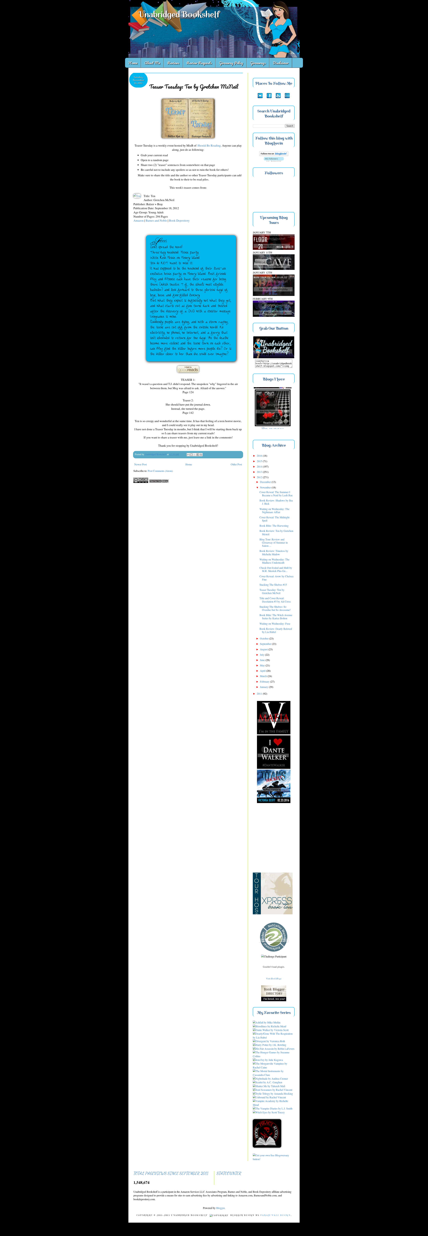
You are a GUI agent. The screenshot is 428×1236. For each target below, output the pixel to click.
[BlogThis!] (191, 454)
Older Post (236, 464)
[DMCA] (159, 482)
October (264, 638)
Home (132, 63)
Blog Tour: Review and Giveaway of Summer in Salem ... (273, 542)
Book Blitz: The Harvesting (274, 525)
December (266, 482)
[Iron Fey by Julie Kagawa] (268, 1060)
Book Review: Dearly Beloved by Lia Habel (275, 630)
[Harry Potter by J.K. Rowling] (269, 1045)
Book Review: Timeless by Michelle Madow (273, 552)
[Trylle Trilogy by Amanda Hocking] (273, 1093)
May (262, 665)
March (264, 676)
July (262, 654)
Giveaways (258, 63)
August (264, 649)
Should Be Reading (209, 145)
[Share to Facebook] (197, 454)
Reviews (173, 63)
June (262, 660)
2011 (260, 693)
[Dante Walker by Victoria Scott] (271, 1030)
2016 (260, 455)
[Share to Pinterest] (201, 454)
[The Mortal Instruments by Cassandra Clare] (274, 1075)
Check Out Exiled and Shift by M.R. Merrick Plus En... (275, 569)
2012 (260, 477)
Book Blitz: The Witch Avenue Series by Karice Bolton (275, 616)
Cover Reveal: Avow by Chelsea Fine (276, 577)
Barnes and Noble (156, 220)
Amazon (138, 220)
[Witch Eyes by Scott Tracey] (269, 1112)
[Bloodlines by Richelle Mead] (269, 1026)
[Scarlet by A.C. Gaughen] (267, 1082)
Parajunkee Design (275, 1215)
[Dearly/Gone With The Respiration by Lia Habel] (274, 1037)
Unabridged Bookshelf (179, 14)
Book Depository (179, 220)
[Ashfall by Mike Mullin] (266, 1022)
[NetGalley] (274, 952)
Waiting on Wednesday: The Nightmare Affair (274, 510)
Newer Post (140, 464)
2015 (260, 461)
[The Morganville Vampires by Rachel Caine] (274, 1067)
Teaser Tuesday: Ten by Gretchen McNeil (271, 591)
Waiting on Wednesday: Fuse (274, 623)
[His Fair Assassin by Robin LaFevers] (273, 1048)
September (266, 643)
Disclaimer (281, 63)
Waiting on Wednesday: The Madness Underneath (274, 561)
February (265, 681)
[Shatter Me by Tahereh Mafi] (269, 1086)
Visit (273, 978)
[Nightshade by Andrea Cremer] (270, 1078)
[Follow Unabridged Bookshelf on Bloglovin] (273, 155)
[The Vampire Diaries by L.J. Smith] (272, 1108)
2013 (260, 472)
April (263, 670)
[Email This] (188, 454)
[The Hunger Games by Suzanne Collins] (274, 1056)
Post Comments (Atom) (160, 471)
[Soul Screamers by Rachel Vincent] (272, 1089)
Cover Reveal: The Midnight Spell (274, 518)
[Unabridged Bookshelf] (273, 357)
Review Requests (199, 63)
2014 (260, 466)
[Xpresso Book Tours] (276, 877)
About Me (152, 63)
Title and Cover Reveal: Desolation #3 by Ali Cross (275, 599)
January (264, 687)
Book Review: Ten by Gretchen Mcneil (276, 532)
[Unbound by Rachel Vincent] (269, 1097)
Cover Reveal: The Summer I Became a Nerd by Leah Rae (276, 493)
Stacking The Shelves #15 (273, 584)
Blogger (220, 1208)
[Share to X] (194, 454)
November (266, 487)
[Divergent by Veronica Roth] (269, 1041)
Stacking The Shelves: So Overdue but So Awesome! (275, 608)
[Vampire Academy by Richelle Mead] (274, 1105)
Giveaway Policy (231, 63)
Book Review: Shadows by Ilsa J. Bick (276, 502)
